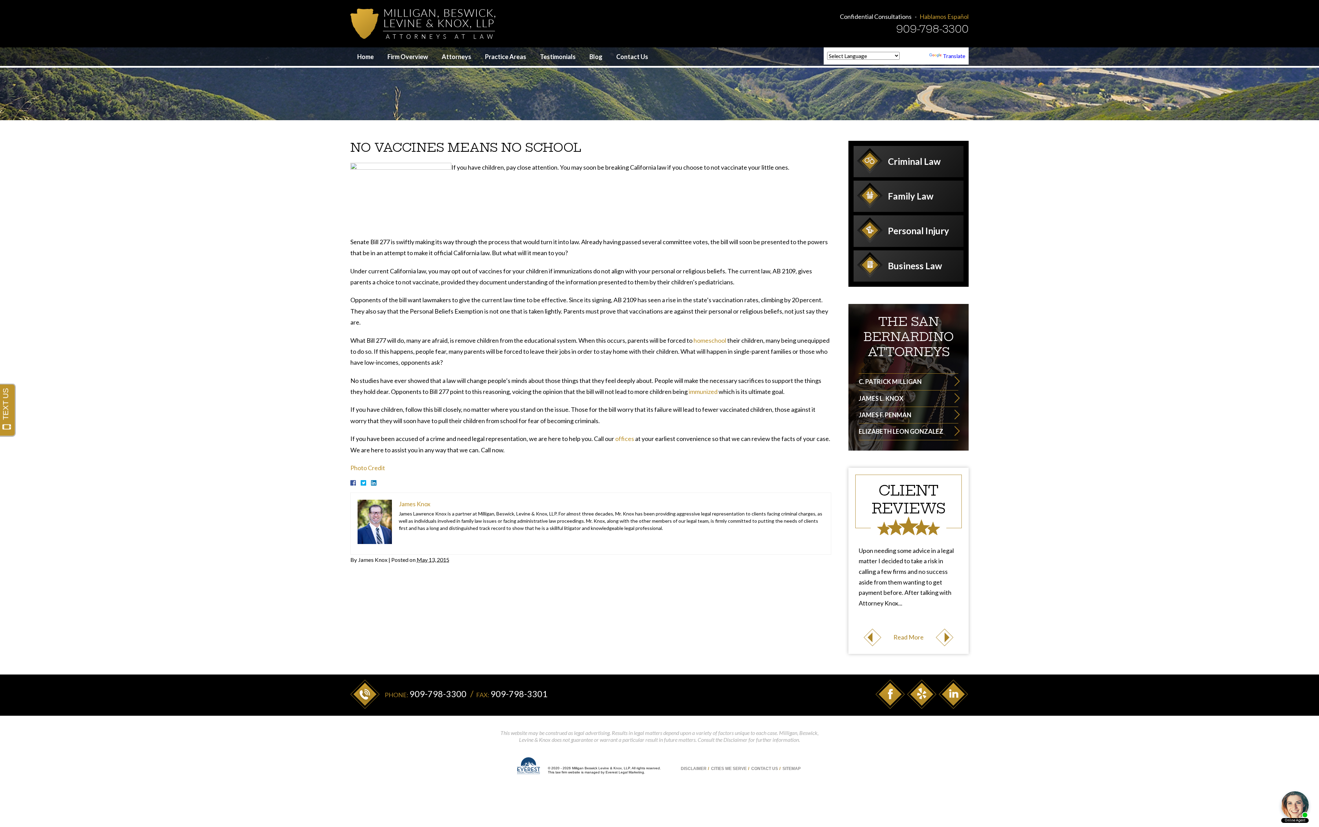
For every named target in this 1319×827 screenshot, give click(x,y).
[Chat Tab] (659, 413)
